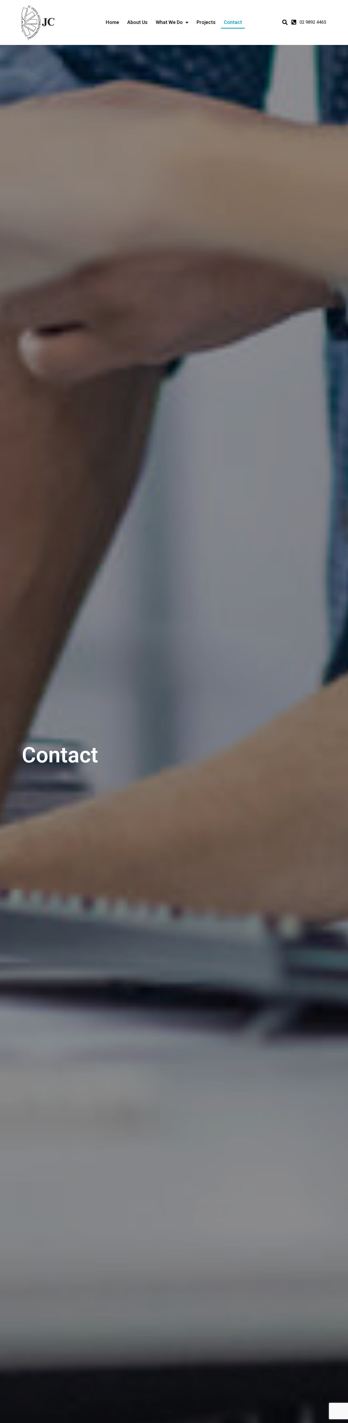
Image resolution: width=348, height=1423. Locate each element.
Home (112, 22)
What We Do (169, 22)
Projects (206, 22)
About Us (137, 22)
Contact (233, 22)
